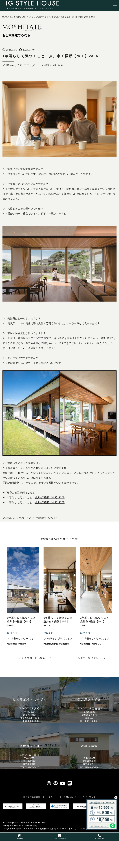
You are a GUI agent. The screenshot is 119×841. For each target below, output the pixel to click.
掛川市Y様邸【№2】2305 (50, 497)
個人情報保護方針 (31, 797)
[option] (23, 596)
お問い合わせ (70, 797)
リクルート (52, 797)
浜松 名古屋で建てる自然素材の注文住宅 (36, 829)
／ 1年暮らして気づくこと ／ (18, 65)
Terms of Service (25, 825)
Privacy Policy (9, 825)
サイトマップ (89, 797)
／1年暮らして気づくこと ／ (19, 518)
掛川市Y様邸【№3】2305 (50, 502)
